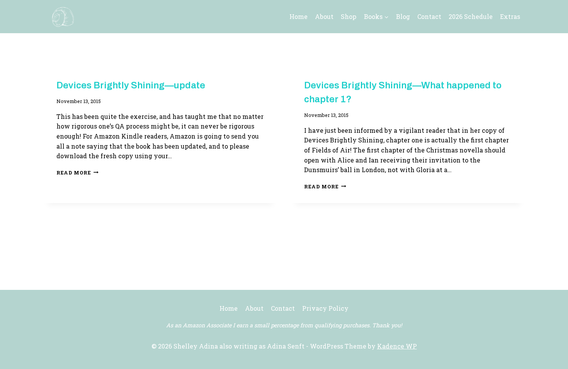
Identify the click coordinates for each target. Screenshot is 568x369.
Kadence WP (397, 346)
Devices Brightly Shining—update (130, 85)
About (324, 16)
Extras (510, 16)
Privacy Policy (325, 308)
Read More (77, 172)
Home (298, 16)
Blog (403, 16)
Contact (429, 16)
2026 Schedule (471, 16)
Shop (348, 16)
